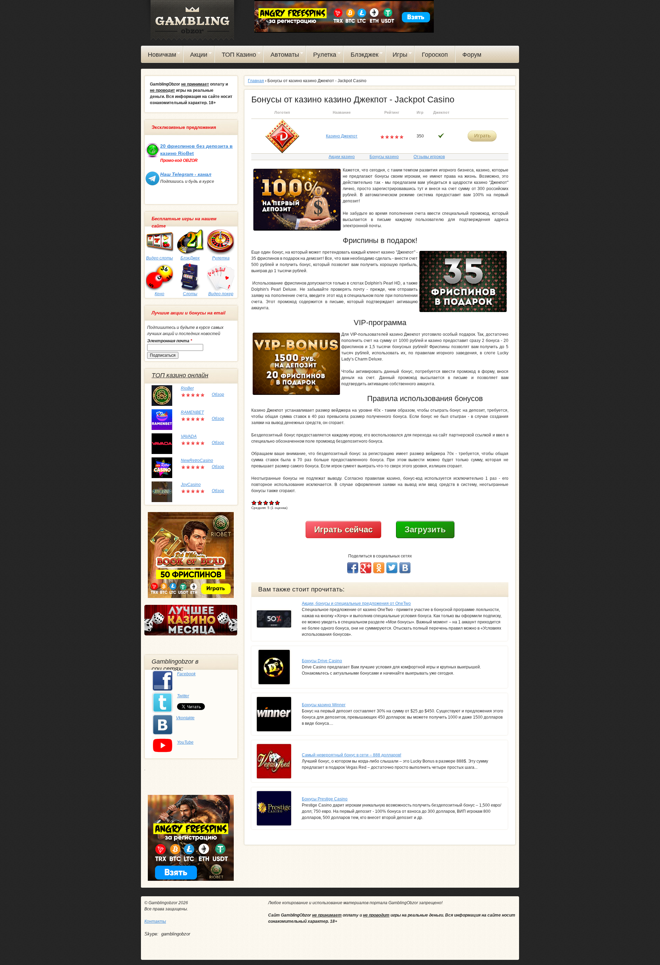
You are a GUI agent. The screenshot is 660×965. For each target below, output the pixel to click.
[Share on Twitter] (391, 567)
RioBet (187, 388)
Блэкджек (361, 55)
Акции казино (342, 156)
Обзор (218, 394)
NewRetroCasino (197, 460)
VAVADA (189, 436)
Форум (471, 54)
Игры (397, 55)
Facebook (186, 674)
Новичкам (158, 55)
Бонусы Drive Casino (322, 660)
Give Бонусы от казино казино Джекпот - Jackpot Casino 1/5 (254, 502)
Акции (196, 55)
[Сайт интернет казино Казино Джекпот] (282, 135)
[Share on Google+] (365, 567)
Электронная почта (169, 341)
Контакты (155, 921)
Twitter (183, 696)
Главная (256, 80)
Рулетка (321, 55)
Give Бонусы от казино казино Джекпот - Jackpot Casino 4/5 (272, 502)
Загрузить (425, 529)
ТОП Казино (235, 55)
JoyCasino (191, 484)
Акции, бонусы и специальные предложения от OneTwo (356, 603)
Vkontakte (185, 718)
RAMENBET (192, 412)
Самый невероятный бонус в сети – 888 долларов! (351, 755)
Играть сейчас (343, 529)
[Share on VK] (404, 567)
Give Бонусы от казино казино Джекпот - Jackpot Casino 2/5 (260, 502)
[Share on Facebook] (352, 567)
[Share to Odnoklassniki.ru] (378, 567)
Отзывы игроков (429, 156)
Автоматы (281, 55)
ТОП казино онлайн (180, 375)
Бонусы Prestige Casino (325, 799)
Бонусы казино (384, 156)
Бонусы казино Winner (323, 704)
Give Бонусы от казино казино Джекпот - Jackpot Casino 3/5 (266, 502)
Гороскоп (435, 54)
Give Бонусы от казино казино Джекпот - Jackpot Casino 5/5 (277, 502)
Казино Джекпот (342, 136)
